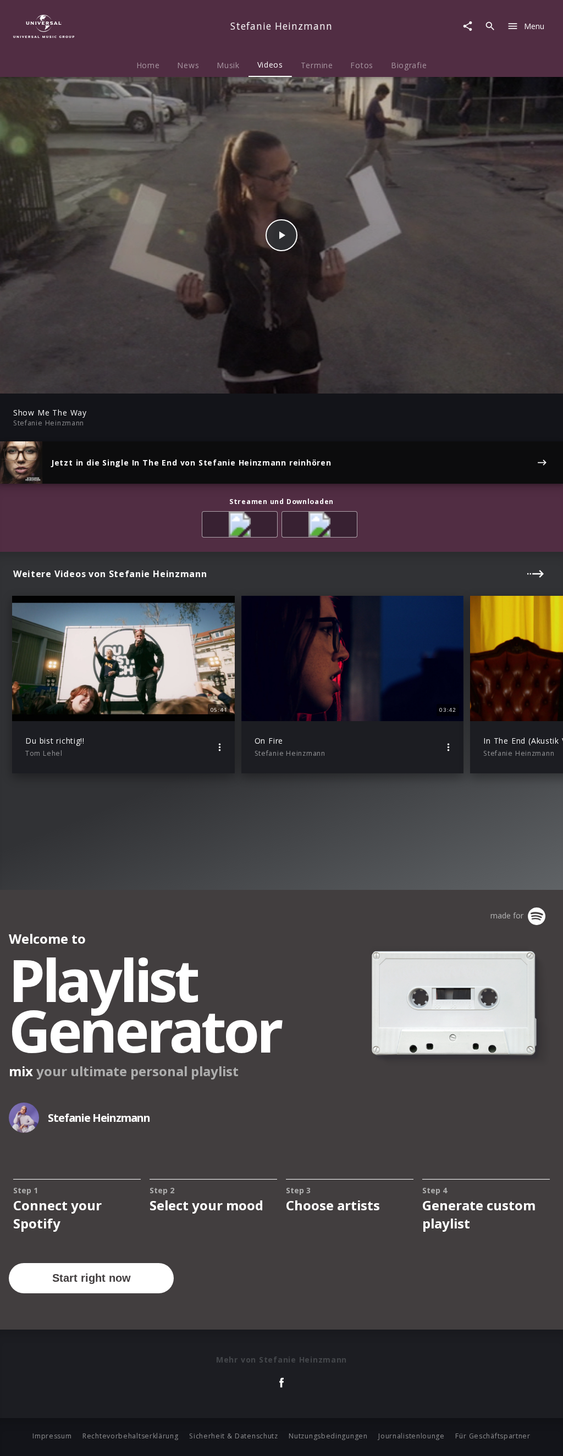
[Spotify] (242, 526)
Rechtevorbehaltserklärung (130, 1436)
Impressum (51, 1436)
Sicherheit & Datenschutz (233, 1436)
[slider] (238, 379)
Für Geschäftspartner (492, 1436)
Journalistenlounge (411, 1436)
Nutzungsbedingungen (328, 1436)
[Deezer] (321, 526)
